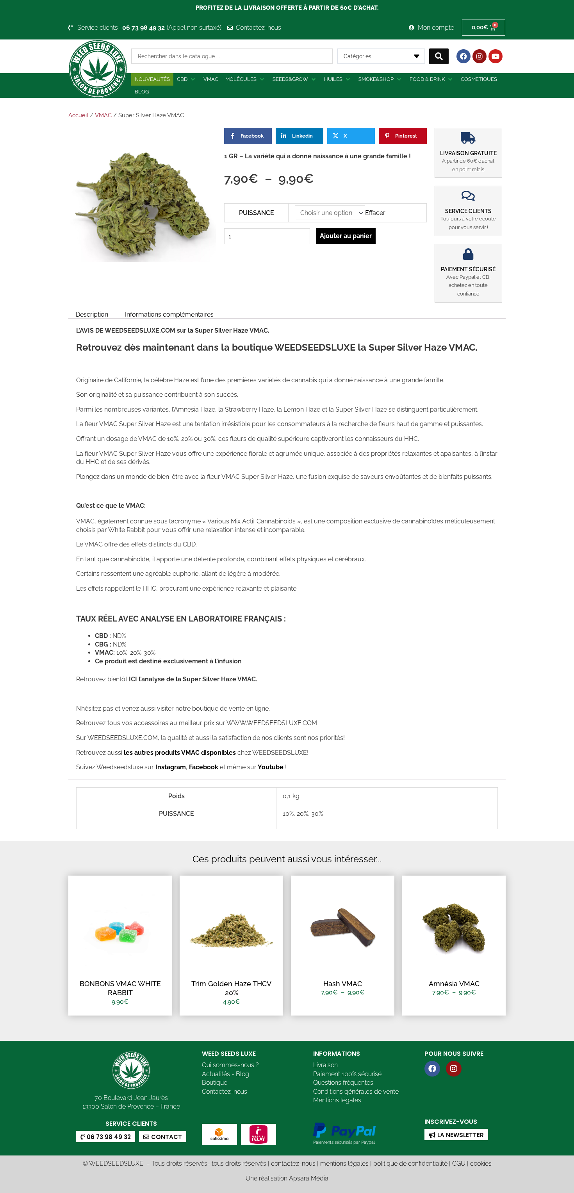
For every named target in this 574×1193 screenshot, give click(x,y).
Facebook (202, 767)
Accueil (78, 115)
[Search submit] (439, 56)
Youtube (271, 767)
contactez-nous (293, 1163)
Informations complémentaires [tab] (169, 314)
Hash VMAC (342, 984)
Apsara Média (308, 1178)
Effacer (375, 213)
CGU (458, 1163)
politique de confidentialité (410, 1163)
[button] (186, 79)
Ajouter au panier (346, 236)
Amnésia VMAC (454, 984)
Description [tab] (92, 314)
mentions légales (344, 1163)
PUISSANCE (256, 213)
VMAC (103, 115)
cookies (481, 1163)
